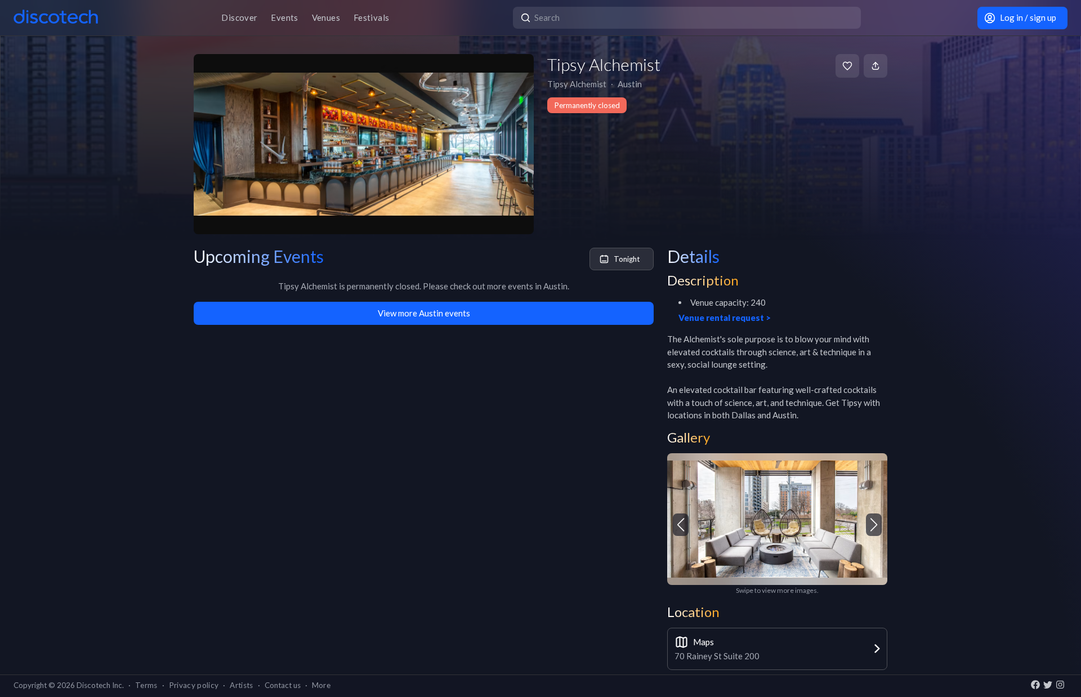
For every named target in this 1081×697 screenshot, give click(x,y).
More (321, 685)
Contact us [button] (283, 685)
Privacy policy (194, 685)
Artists (241, 685)
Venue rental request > (724, 317)
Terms (146, 685)
